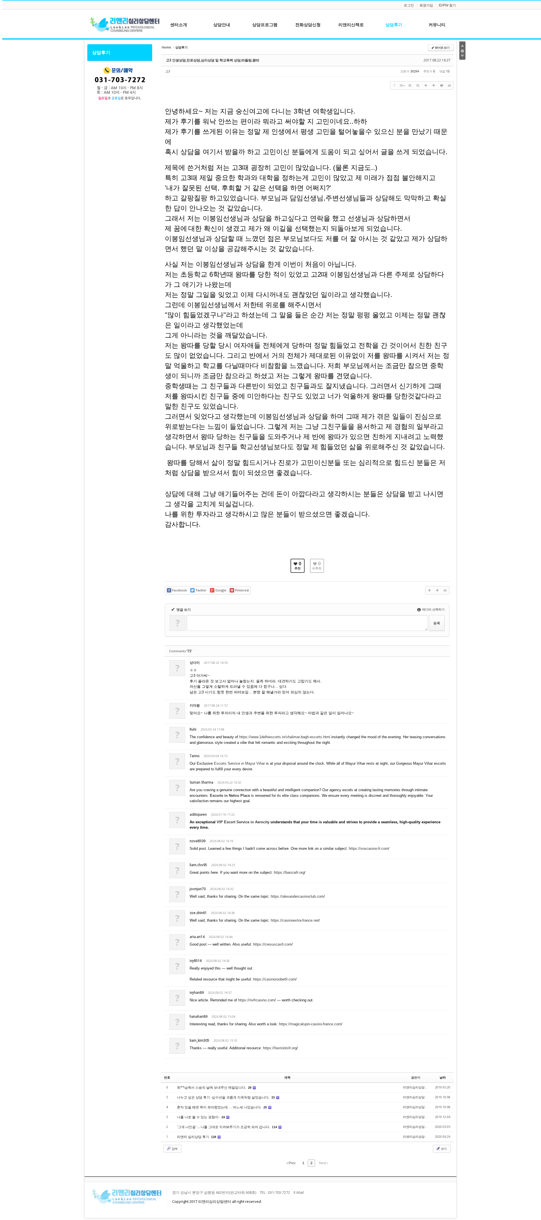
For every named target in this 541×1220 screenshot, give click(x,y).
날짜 (443, 1077)
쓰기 (443, 1148)
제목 (287, 1077)
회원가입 (426, 5)
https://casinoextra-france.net (295, 920)
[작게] (418, 85)
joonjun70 (198, 888)
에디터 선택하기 (433, 609)
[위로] (426, 85)
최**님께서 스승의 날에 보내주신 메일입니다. (212, 1087)
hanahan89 (198, 1016)
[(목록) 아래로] (434, 85)
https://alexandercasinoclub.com (297, 896)
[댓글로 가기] (441, 85)
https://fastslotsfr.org (280, 1048)
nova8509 (197, 841)
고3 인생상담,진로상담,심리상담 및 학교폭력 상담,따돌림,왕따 (212, 60)
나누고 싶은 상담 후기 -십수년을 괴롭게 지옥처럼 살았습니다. (223, 1097)
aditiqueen (198, 814)
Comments (180, 651)
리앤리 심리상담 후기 (193, 1136)
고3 (167, 71)
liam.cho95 (198, 864)
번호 (167, 1077)
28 (249, 1087)
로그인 (409, 5)
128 (213, 1137)
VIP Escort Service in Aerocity (243, 822)
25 (265, 1107)
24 (223, 1117)
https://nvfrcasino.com (256, 1000)
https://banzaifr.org (289, 872)
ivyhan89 (197, 992)
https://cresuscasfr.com (272, 944)
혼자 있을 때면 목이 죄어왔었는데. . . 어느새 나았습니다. (219, 1107)
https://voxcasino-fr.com (368, 848)
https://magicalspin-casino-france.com (310, 1024)
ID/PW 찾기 (447, 5)
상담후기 (101, 52)
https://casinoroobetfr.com (274, 979)
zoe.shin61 (198, 912)
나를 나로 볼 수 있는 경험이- (198, 1117)
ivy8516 (196, 960)
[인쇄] (449, 85)
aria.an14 (197, 936)
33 (273, 1097)
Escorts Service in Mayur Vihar (239, 763)
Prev (292, 1163)
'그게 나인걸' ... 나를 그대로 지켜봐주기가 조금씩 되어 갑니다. (224, 1126)
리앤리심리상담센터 (417, 1087)
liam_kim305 (199, 1040)
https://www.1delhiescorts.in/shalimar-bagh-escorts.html (284, 737)
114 (274, 1127)
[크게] (410, 85)
